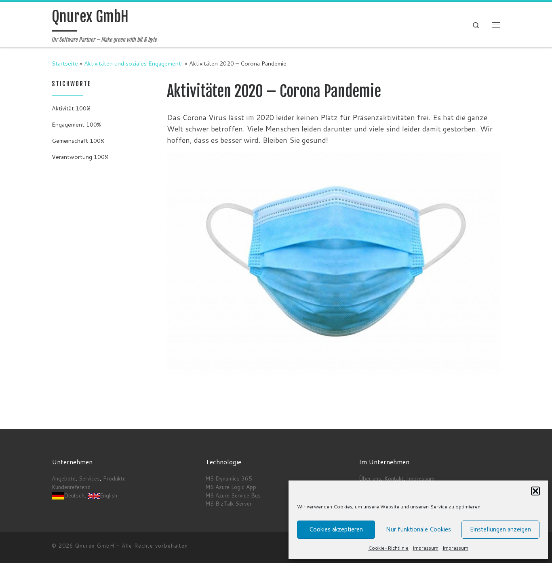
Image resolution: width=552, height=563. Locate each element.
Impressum (425, 547)
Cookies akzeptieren (336, 529)
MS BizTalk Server (228, 503)
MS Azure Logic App (230, 487)
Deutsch (74, 495)
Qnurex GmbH (94, 545)
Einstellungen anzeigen (500, 529)
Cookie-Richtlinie (388, 547)
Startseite (65, 63)
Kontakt (394, 478)
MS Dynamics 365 (228, 478)
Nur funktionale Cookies (418, 529)
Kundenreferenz (71, 487)
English (108, 495)
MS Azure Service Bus (233, 495)
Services (89, 478)
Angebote (64, 478)
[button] (535, 491)
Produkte (114, 478)
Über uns (370, 478)
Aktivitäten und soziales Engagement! (133, 63)
